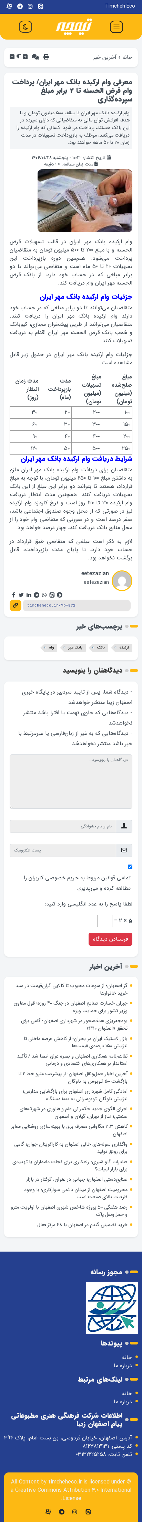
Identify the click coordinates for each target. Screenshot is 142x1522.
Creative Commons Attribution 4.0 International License (73, 1494)
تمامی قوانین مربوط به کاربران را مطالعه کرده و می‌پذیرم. (77, 882)
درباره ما (123, 1365)
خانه (127, 57)
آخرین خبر (104, 57)
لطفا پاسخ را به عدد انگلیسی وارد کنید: (88, 904)
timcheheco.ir (65, 1482)
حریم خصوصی (62, 877)
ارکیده (124, 648)
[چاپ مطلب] (46, 57)
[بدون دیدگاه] (35, 57)
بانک (101, 648)
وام (51, 648)
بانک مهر (75, 648)
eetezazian (95, 573)
